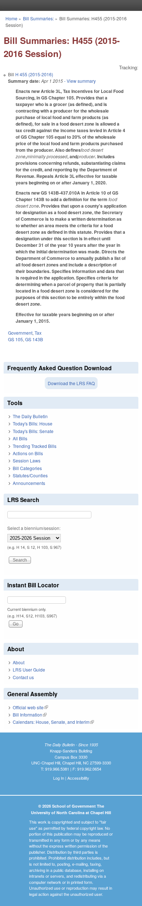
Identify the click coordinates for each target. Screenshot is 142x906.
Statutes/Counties (30, 475)
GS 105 (15, 339)
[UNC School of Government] (69, 5)
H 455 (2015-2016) (34, 74)
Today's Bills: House (32, 423)
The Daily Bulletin (30, 416)
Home (11, 18)
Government (20, 333)
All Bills (20, 438)
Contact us (23, 677)
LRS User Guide (29, 669)
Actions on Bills (28, 453)
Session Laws (26, 460)
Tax (38, 333)
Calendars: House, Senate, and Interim (53, 722)
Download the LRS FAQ (71, 383)
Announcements (29, 483)
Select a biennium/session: (33, 528)
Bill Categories (27, 468)
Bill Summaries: (38, 18)
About (18, 662)
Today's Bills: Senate (33, 431)
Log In (58, 778)
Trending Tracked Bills (34, 446)
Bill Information (30, 714)
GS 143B (34, 339)
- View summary (79, 81)
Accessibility (78, 778)
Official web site (30, 707)
